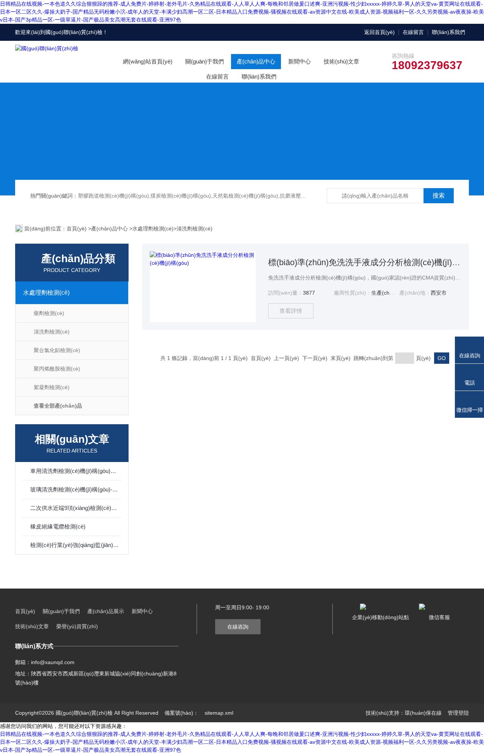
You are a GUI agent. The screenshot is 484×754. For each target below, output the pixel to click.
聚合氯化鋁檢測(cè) (57, 350)
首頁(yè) (77, 229)
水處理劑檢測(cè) (153, 229)
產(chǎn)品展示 (105, 611)
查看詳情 (290, 310)
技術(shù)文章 (341, 61)
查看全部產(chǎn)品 (58, 406)
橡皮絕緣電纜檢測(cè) (57, 526)
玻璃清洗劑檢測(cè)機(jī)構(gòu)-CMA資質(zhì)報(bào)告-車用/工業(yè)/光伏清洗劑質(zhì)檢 (75, 489)
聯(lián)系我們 (448, 32)
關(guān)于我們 (204, 61)
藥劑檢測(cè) (49, 313)
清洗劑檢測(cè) (195, 229)
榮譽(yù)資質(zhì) (77, 626)
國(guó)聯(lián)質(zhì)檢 (73, 32)
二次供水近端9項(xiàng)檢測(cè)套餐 (75, 508)
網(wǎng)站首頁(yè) (147, 61)
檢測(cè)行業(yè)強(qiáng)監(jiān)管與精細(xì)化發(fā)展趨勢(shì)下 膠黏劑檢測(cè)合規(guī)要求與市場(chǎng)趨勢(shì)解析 (75, 545)
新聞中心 (299, 61)
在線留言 (413, 32)
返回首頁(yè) (379, 32)
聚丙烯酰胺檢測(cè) (57, 369)
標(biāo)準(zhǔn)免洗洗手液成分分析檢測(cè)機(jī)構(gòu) (364, 262)
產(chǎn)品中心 (256, 61)
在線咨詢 (237, 627)
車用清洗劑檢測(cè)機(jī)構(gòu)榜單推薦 (75, 471)
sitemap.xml (219, 713)
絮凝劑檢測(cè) (52, 387)
